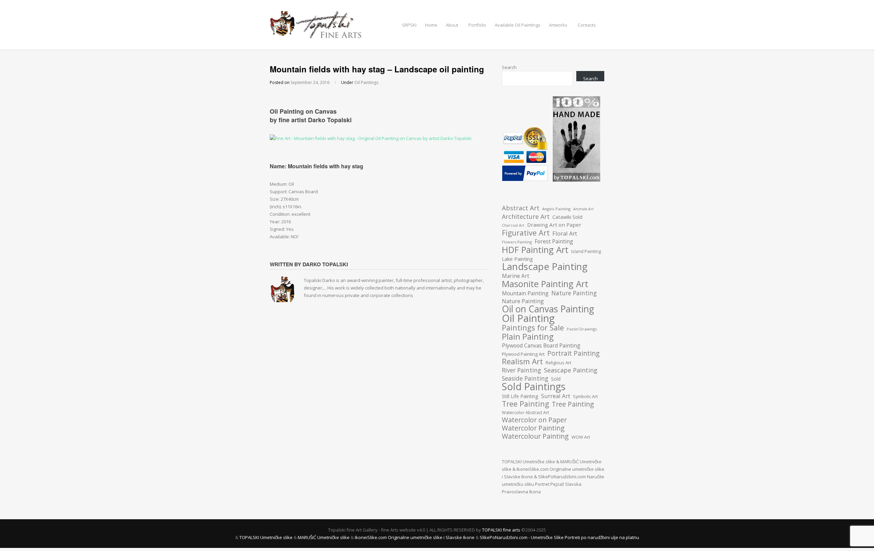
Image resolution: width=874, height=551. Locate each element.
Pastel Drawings (582, 328)
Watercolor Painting (533, 428)
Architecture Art (526, 216)
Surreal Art (555, 396)
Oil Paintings (366, 82)
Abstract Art (520, 208)
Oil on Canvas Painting (548, 309)
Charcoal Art (513, 225)
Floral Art (564, 233)
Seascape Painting (570, 370)
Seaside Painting (525, 378)
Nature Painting (574, 293)
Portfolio (477, 25)
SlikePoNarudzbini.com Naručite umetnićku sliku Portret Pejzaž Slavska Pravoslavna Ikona (553, 484)
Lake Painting (517, 258)
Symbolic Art (585, 396)
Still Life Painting (520, 396)
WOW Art (581, 437)
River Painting (521, 370)
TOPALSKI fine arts (501, 530)
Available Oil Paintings (517, 25)
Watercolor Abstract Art (525, 412)
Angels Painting (556, 208)
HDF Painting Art (535, 249)
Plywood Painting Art (523, 354)
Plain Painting (527, 336)
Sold (556, 379)
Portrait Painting (573, 353)
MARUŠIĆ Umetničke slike (324, 537)
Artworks (558, 25)
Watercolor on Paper (534, 420)
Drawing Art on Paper (554, 224)
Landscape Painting (545, 266)
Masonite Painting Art (545, 283)
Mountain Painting (525, 293)
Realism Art (522, 361)
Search (509, 67)
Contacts (587, 25)
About (452, 25)
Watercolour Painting (535, 436)
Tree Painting (525, 404)
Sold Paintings (533, 386)
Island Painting (586, 251)
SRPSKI (409, 25)
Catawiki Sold (567, 217)
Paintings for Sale (533, 327)
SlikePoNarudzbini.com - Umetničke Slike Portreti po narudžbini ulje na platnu (559, 537)
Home (431, 25)
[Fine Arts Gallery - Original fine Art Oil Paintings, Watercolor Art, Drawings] (316, 35)
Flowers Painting (517, 241)
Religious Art (558, 362)
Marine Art (515, 276)
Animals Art (583, 209)
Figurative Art (526, 233)
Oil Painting (528, 318)
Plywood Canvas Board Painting (541, 345)
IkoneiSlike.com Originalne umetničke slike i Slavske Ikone (415, 537)
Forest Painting (554, 241)
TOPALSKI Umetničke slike (528, 461)
